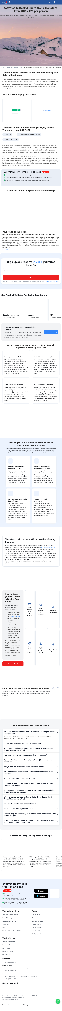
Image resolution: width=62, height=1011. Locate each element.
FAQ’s (34, 918)
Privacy (19, 1005)
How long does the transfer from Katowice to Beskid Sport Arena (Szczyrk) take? (29, 732)
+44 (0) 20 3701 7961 (10, 970)
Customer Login (37, 924)
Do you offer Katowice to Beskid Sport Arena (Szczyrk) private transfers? (28, 761)
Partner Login (6, 948)
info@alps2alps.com (10, 962)
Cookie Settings (37, 927)
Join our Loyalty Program (10, 914)
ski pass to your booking (48, 547)
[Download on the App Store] (41, 891)
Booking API (36, 931)
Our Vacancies (6, 954)
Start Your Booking (51, 332)
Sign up (31, 277)
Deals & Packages (7, 918)
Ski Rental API (36, 934)
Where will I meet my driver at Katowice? (20, 804)
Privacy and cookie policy (52, 281)
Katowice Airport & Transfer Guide (12, 67)
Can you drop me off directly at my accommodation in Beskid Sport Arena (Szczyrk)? (30, 814)
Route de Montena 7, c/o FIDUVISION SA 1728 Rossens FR (21, 976)
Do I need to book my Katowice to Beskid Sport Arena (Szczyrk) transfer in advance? (29, 784)
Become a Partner (7, 945)
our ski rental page (15, 616)
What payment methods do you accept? (19, 778)
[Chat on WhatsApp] (58, 1001)
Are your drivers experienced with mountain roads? (24, 767)
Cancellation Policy (38, 921)
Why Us (4, 927)
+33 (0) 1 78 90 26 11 (10, 979)
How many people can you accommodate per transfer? (25, 755)
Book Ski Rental (13, 664)
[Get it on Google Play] (41, 896)
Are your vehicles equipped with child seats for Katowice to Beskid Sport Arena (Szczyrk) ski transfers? (30, 821)
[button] (58, 688)
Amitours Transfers (8, 951)
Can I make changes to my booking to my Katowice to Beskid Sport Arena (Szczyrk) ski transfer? (30, 791)
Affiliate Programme (8, 941)
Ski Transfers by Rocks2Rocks (11, 931)
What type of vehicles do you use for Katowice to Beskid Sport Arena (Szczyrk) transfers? (28, 749)
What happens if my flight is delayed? (18, 809)
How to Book (36, 914)
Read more (6, 869)
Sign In (52, 3)
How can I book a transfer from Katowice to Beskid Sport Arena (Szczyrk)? (28, 772)
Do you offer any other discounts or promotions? (23, 743)
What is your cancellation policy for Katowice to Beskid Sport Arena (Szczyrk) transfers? (28, 798)
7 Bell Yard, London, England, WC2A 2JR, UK (17, 968)
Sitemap (25, 1005)
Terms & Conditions (8, 1005)
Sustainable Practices (9, 921)
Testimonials (6, 924)
